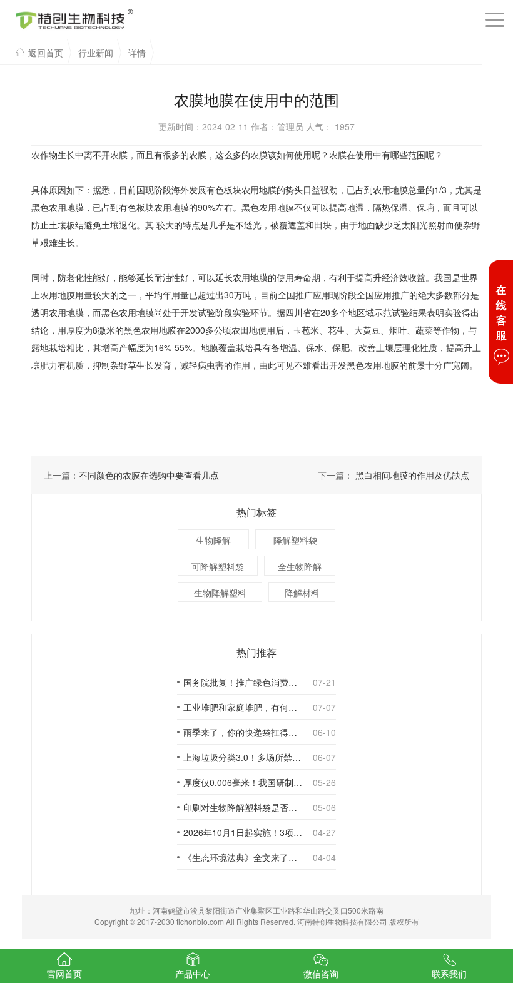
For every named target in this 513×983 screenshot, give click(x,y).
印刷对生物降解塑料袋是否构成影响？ (242, 807)
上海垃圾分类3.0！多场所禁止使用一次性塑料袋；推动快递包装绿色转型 (242, 757)
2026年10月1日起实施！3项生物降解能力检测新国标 (242, 832)
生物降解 (213, 540)
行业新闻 (95, 52)
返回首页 (45, 52)
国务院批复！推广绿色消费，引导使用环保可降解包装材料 (242, 682)
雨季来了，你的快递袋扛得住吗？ (242, 732)
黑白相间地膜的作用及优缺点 (412, 475)
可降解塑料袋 (217, 566)
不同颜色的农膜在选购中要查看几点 (149, 475)
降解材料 (302, 592)
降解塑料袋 (295, 540)
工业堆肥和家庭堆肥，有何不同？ (242, 707)
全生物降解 (300, 566)
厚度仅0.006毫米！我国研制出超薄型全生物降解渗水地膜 (242, 782)
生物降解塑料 (220, 592)
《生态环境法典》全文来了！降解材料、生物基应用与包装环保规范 (242, 857)
